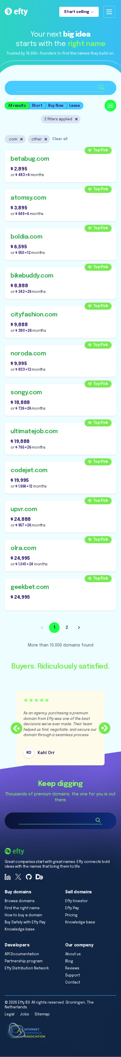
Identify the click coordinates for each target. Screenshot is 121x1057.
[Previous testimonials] (16, 728)
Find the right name (22, 908)
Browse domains (20, 901)
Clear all (59, 139)
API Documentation (22, 954)
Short (37, 106)
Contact (72, 982)
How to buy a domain (23, 915)
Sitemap (42, 1014)
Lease (74, 106)
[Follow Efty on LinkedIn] (8, 877)
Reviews (72, 968)
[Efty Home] (16, 12)
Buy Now (55, 106)
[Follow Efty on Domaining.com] (39, 877)
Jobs (24, 1014)
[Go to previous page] (42, 627)
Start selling (76, 12)
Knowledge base (20, 929)
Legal (9, 1014)
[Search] (98, 820)
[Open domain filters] (110, 105)
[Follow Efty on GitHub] (29, 877)
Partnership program (24, 961)
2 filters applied (58, 119)
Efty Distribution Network (27, 968)
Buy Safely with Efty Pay (25, 922)
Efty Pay (72, 908)
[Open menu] (109, 12)
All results (17, 106)
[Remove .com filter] (21, 139)
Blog (69, 961)
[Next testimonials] (104, 728)
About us (73, 954)
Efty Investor (76, 901)
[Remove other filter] (46, 139)
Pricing (71, 915)
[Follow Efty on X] (18, 877)
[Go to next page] (79, 627)
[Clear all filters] (76, 119)
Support (72, 975)
